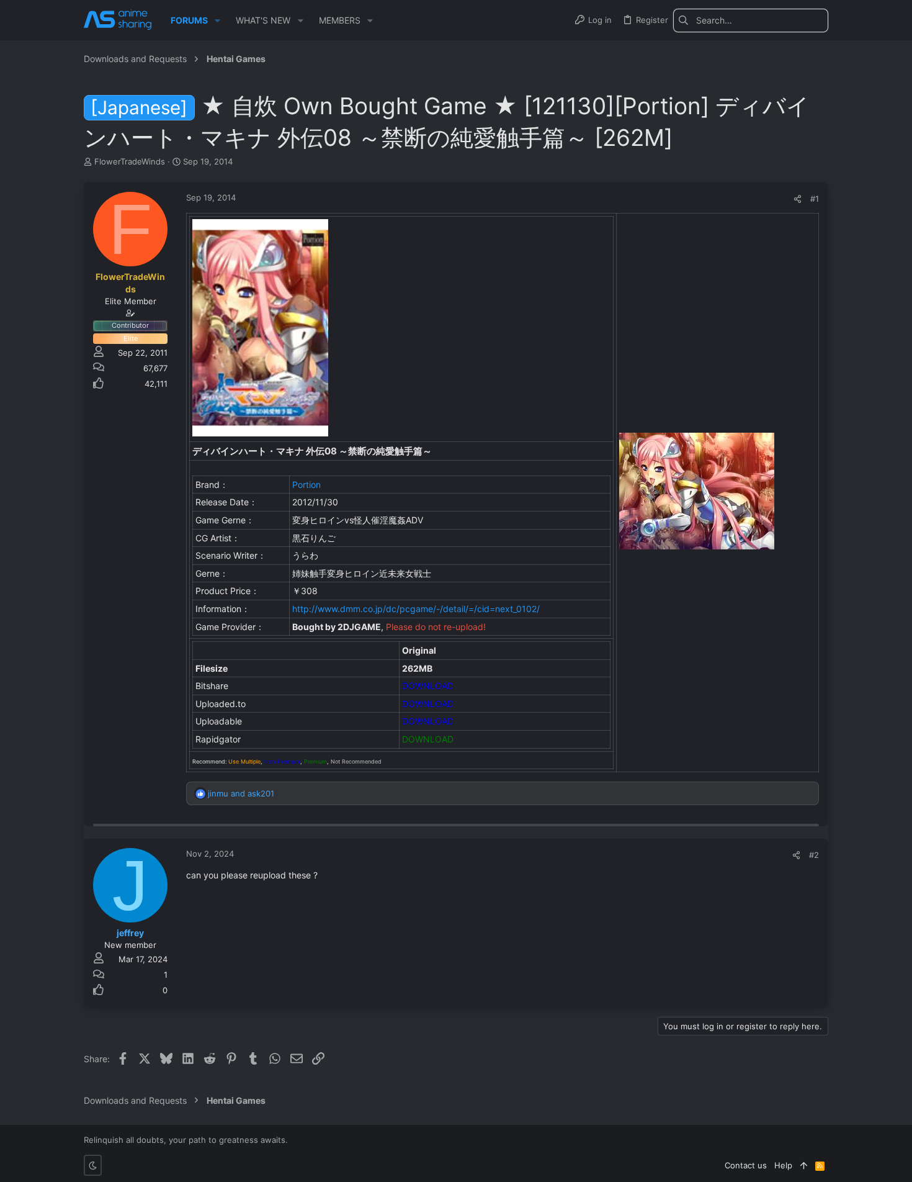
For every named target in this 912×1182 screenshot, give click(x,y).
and (241, 793)
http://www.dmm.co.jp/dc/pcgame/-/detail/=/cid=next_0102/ (416, 608)
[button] (217, 20)
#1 (814, 199)
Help (783, 1165)
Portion (306, 484)
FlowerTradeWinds (129, 161)
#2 (814, 855)
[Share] (797, 199)
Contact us (746, 1165)
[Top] (803, 1165)
